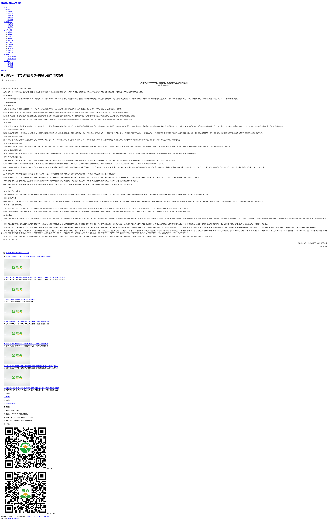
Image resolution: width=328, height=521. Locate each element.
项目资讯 (10, 36)
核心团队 (10, 20)
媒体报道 (10, 65)
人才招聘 (7, 397)
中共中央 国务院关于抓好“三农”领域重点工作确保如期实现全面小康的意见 (28, 256)
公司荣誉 (10, 18)
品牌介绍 (10, 11)
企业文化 (10, 13)
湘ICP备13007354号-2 (47, 516)
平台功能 (10, 24)
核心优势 (10, 48)
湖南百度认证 (12, 403)
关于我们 (7, 9)
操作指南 (10, 26)
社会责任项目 (12, 59)
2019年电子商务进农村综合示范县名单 (17, 253)
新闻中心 (7, 61)
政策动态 (10, 38)
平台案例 (10, 28)
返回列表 (3, 70)
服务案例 (10, 34)
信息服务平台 (8, 22)
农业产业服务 (8, 30)
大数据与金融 (8, 42)
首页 (5, 7)
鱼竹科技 (10, 518)
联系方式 (10, 40)
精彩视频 (10, 67)
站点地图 (16, 518)
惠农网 (6, 403)
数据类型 (10, 46)
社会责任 (7, 54)
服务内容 (10, 32)
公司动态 (10, 63)
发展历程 (10, 15)
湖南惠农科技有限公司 (33, 516)
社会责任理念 (12, 57)
